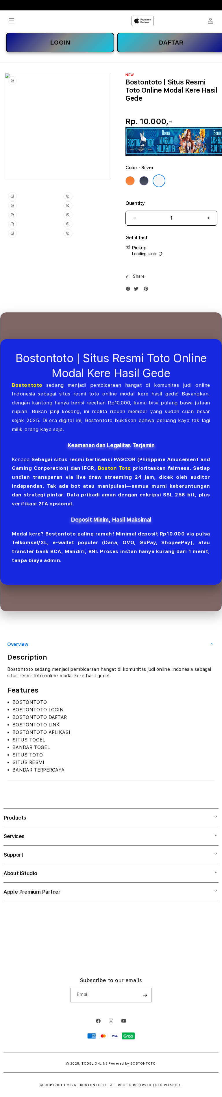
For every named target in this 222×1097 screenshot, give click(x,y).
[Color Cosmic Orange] (130, 180)
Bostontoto (27, 385)
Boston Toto (114, 468)
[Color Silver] (159, 181)
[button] (11, 21)
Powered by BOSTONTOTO (132, 1063)
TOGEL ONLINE (95, 1063)
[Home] (142, 21)
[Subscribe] (144, 995)
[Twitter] (138, 290)
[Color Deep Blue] (144, 180)
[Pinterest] (147, 290)
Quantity (135, 203)
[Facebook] (129, 290)
